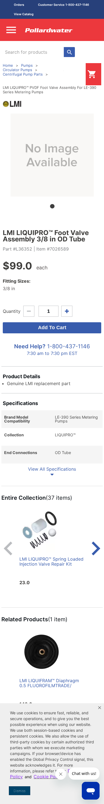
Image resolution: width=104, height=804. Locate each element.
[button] (99, 707)
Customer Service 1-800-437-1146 (63, 5)
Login (77, 74)
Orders (19, 5)
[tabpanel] (52, 155)
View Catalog (24, 14)
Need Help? (29, 346)
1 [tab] (52, 206)
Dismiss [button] (20, 791)
